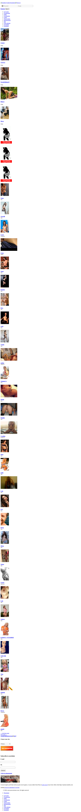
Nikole (2, 399)
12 (9, 736)
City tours (6, 11)
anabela (3, 692)
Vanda (2, 344)
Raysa (2, 710)
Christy (3, 43)
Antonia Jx (4, 381)
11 (8, 736)
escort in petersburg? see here (12, 787)
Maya (2, 121)
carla (2, 326)
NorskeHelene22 (5, 82)
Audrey (3, 619)
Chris (2, 253)
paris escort (45, 784)
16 (14, 736)
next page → (4, 734)
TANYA (3, 62)
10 (7, 736)
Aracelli (3, 216)
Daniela (3, 289)
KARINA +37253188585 (7, 637)
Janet (2, 271)
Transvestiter (7, 19)
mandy (2, 729)
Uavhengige (7, 16)
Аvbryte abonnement (6, 773)
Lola (2, 491)
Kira (2, 308)
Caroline (3, 436)
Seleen (2, 564)
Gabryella (3, 656)
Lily (2, 509)
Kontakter (6, 26)
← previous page (5, 733)
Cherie (2, 582)
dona (2, 454)
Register (3, 9)
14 (11, 736)
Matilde (3, 418)
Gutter (5, 17)
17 (15, 736)
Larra (2, 234)
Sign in (7, 9)
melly (2, 472)
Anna (2, 198)
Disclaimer (6, 793)
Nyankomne (7, 13)
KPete (2, 527)
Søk (5, 21)
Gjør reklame (7, 23)
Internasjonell (7, 20)
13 (10, 736)
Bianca (2, 101)
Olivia (2, 546)
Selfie (5, 14)
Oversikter (6, 24)
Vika (2, 674)
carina (2, 363)
